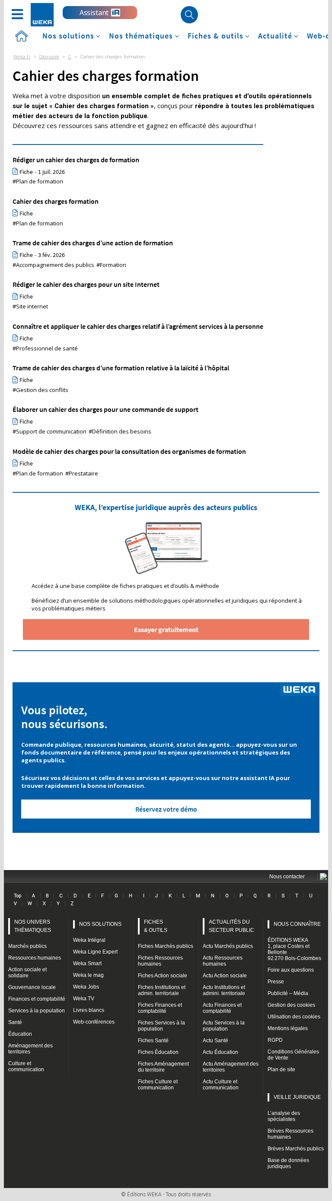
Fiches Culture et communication (158, 1085)
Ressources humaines (34, 958)
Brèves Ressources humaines (290, 1134)
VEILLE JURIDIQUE (297, 1097)
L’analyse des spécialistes (284, 1116)
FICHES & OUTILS (155, 926)
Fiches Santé (153, 1040)
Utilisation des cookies (294, 1017)
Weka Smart (87, 963)
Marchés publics (27, 946)
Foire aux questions (291, 970)
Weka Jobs (86, 987)
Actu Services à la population (224, 1026)
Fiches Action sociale (162, 976)
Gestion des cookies (291, 1005)
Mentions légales (288, 1028)
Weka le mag (88, 975)
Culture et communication (26, 1066)
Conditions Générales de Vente (293, 1055)
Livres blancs (88, 1010)
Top (17, 896)
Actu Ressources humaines (223, 961)
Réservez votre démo (166, 809)
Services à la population (36, 1011)
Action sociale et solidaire (27, 973)
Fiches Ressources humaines (160, 961)
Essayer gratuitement (166, 629)
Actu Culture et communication (221, 1085)
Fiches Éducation (158, 1052)
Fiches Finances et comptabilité (160, 1008)
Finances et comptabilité (36, 999)
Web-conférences (94, 1022)
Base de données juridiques (288, 1163)
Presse (276, 982)
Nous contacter (287, 876)
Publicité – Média (288, 993)
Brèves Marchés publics (296, 1149)
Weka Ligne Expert (95, 952)
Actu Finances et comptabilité (222, 1008)
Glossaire (49, 57)
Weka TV (83, 998)
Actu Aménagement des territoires (231, 1067)
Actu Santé (215, 1040)
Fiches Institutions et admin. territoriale (161, 990)
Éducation (20, 1034)
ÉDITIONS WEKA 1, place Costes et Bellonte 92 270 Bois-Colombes (294, 949)
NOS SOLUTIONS (100, 924)
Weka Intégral (89, 940)
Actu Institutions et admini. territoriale (224, 990)
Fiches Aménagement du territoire (163, 1067)
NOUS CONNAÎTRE (297, 924)
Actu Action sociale (225, 976)
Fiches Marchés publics (165, 946)
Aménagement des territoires (30, 1049)
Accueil (21, 36)
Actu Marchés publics (228, 946)
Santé (15, 1022)
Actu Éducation (220, 1052)
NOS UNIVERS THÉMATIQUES (32, 926)
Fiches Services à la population (161, 1026)
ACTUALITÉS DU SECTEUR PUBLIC (231, 926)
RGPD (275, 1040)
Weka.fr (21, 57)
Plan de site (281, 1069)
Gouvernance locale (32, 987)
